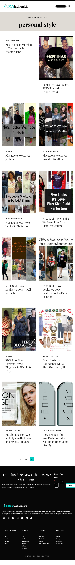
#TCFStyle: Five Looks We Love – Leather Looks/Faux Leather (55, 291)
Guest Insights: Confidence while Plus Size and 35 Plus (55, 363)
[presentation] (56, 58)
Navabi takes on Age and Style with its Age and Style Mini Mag (18, 438)
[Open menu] (69, 6)
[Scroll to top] (5, 559)
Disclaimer (28, 556)
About (6, 536)
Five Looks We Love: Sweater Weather (55, 157)
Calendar (41, 541)
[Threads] (18, 518)
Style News (9, 151)
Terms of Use (36, 556)
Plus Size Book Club (44, 544)
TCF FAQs (7, 541)
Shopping (17, 430)
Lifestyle (24, 544)
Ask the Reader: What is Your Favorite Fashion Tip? (18, 48)
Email (62, 474)
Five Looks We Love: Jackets (17, 157)
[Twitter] (9, 518)
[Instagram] (13, 518)
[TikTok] (31, 518)
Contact (6, 544)
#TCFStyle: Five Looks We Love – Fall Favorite (18, 289)
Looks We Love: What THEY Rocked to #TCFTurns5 (55, 88)
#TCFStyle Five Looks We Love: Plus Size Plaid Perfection (56, 222)
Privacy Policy (46, 556)
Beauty (23, 539)
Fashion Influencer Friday (51, 151)
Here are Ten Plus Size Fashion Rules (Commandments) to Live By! (55, 440)
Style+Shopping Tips (12, 40)
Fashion (58, 536)
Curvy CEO (24, 548)
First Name (56, 476)
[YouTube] (22, 518)
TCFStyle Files (59, 544)
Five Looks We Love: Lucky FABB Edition (17, 224)
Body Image (8, 430)
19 (20, 459)
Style (56, 356)
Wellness (24, 546)
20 (26, 459)
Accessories (59, 541)
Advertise (7, 539)
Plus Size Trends (48, 356)
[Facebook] (4, 518)
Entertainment (25, 541)
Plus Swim (41, 536)
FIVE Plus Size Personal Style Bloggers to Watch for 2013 (18, 365)
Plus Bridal (41, 539)
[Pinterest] (27, 518)
